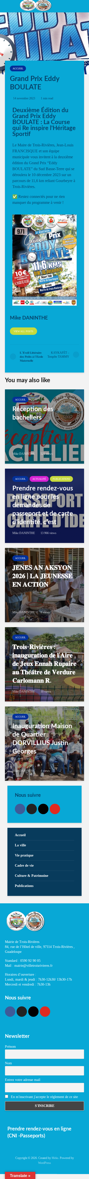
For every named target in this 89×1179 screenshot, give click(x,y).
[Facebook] (20, 809)
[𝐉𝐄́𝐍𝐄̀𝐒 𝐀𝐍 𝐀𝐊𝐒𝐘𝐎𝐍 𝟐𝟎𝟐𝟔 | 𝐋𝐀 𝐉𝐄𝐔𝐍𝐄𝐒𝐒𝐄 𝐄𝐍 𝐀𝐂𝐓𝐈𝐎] (44, 585)
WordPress (44, 1163)
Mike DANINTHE (23, 454)
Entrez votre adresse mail (22, 1080)
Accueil (18, 68)
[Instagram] (43, 809)
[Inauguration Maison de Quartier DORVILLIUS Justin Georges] (44, 743)
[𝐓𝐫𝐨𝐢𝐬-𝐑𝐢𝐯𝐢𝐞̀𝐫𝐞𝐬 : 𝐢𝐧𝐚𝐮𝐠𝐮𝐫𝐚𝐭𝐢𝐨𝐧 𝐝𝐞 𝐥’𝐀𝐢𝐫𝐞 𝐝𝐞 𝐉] (44, 664)
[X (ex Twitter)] (31, 809)
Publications (61, 479)
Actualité (39, 479)
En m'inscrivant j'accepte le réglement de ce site (44, 1097)
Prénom (10, 1046)
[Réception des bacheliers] (44, 426)
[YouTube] (55, 809)
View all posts (23, 331)
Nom (8, 1063)
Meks (55, 1158)
